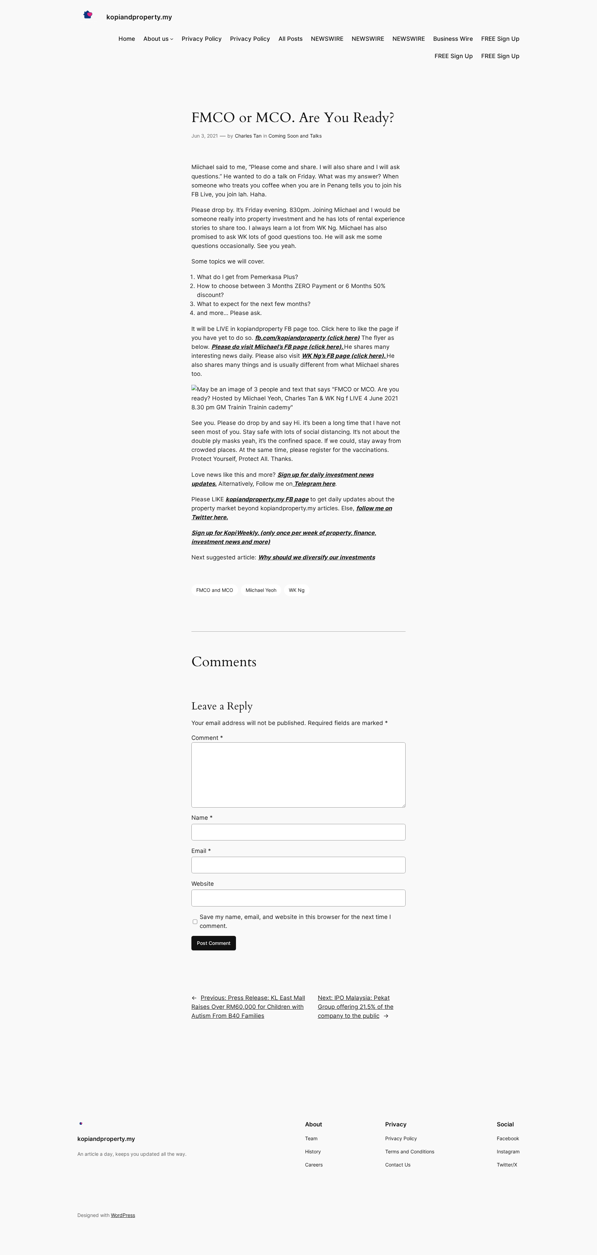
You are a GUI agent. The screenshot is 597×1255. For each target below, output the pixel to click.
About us (156, 38)
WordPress (123, 1215)
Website (202, 883)
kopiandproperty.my (139, 17)
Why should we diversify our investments (316, 557)
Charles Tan (248, 136)
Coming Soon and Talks (295, 136)
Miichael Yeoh (261, 590)
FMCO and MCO (214, 590)
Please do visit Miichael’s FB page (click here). (277, 346)
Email (201, 850)
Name (202, 817)
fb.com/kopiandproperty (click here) (307, 337)
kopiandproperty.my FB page (267, 499)
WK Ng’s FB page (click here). (344, 355)
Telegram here (314, 483)
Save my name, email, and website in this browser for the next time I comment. (295, 921)
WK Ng (297, 590)
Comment (207, 737)
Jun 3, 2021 (204, 136)
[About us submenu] (171, 38)
